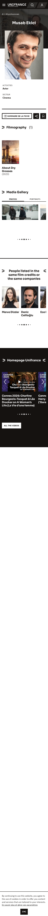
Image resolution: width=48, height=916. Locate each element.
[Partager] (36, 116)
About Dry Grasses (8, 169)
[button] (34, 208)
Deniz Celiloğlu (27, 314)
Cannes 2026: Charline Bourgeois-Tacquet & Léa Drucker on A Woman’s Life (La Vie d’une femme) (18, 400)
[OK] (24, 911)
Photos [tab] (13, 199)
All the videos (11, 425)
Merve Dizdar (10, 312)
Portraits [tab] (35, 199)
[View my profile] (42, 5)
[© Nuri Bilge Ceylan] (20, 212)
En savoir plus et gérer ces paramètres (20, 905)
